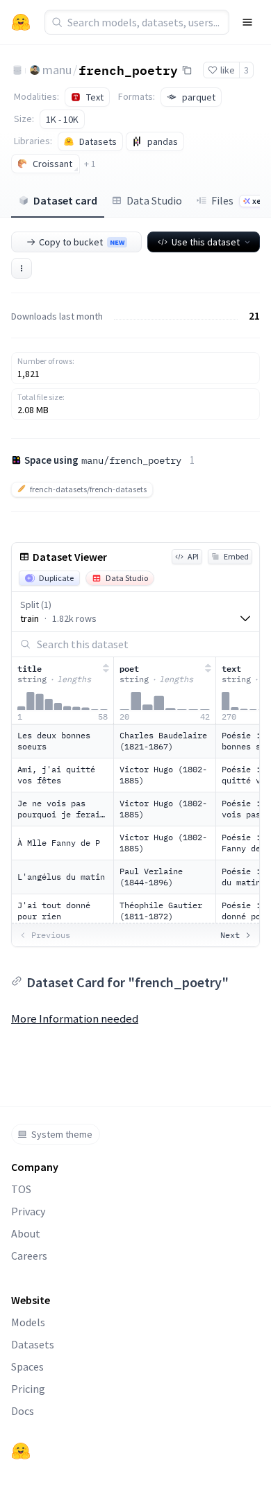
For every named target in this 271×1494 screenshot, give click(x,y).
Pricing (28, 1389)
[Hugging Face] (21, 1451)
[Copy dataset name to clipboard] (187, 70)
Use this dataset (206, 242)
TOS (21, 1189)
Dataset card (65, 200)
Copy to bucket (81, 242)
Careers (29, 1255)
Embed (236, 556)
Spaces (27, 1366)
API (193, 556)
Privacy (28, 1211)
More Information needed (74, 1018)
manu (57, 70)
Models (28, 1322)
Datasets (32, 1344)
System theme (61, 1134)
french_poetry (128, 69)
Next (230, 935)
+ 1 (90, 163)
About (25, 1233)
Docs (22, 1411)
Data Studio (154, 200)
